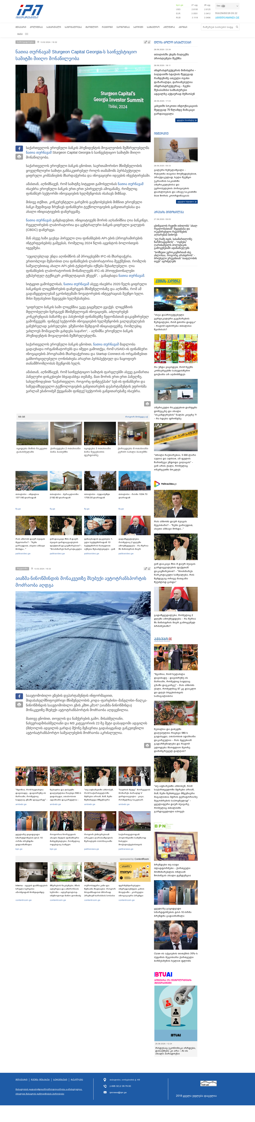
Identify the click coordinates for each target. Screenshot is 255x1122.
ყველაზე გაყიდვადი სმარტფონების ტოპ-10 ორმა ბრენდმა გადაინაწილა (29, 839)
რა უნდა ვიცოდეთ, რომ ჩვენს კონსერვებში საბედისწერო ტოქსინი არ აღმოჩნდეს (173, 371)
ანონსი (183, 27)
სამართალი (53, 27)
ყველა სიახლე (185, 120)
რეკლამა (77, 1080)
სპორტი (138, 27)
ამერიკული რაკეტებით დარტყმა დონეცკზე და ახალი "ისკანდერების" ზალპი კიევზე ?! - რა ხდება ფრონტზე (175, 413)
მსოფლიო (91, 27)
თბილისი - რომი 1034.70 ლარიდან (133, 496)
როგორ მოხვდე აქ (136, 416)
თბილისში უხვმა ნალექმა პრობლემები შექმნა (171, 56)
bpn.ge (179, 5)
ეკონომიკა (123, 27)
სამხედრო (153, 27)
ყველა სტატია (186, 201)
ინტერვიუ (161, 133)
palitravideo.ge (22, 553)
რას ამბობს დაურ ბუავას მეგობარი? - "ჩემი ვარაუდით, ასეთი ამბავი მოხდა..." (30, 544)
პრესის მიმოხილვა (169, 212)
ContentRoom (142, 859)
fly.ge (18, 508)
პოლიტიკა (36, 27)
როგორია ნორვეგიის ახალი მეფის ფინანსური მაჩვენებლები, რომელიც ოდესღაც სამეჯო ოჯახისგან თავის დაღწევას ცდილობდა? (65, 843)
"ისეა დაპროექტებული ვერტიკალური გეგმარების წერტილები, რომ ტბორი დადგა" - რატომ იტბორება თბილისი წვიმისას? (175, 322)
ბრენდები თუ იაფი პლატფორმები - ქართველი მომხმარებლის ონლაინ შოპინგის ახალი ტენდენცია (172, 870)
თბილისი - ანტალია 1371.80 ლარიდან (27, 496)
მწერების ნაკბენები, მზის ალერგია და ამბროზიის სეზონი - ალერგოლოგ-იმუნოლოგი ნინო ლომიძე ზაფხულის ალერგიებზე (65, 892)
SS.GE (21, 416)
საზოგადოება (73, 27)
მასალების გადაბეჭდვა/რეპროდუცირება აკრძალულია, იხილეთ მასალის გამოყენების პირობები (48, 1091)
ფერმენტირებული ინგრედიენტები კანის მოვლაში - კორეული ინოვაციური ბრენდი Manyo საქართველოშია (132, 892)
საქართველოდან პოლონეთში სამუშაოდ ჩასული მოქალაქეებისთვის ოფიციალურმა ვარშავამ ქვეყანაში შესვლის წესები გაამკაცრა (134, 844)
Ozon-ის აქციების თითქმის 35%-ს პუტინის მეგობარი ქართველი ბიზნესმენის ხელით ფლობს (176, 957)
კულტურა (169, 27)
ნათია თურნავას (39, 220)
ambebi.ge (21, 804)
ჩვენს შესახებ (40, 1080)
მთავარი (20, 27)
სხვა (20, 34)
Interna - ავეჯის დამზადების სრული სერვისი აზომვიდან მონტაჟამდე (31, 889)
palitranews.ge (91, 849)
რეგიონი (107, 27)
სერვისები (60, 1080)
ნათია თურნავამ (39, 152)
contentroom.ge (23, 900)
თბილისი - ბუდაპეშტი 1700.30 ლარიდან (97, 496)
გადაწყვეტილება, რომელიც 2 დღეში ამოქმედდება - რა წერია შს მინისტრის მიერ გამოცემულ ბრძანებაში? (133, 546)
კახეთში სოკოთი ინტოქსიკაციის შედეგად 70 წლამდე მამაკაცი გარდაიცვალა (176, 109)
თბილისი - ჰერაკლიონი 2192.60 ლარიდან (64, 496)
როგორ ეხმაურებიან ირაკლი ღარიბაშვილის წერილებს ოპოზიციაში (98, 837)
